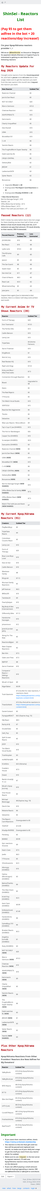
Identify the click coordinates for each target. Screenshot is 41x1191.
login (33, 1188)
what (9, 1188)
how (14, 1188)
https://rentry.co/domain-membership (20, 1142)
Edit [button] (2, 1176)
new (3, 1188)
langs (19, 1188)
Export (9, 1176)
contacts (26, 1188)
